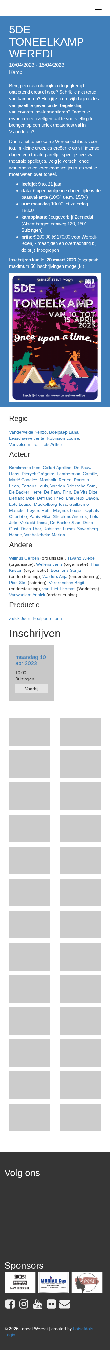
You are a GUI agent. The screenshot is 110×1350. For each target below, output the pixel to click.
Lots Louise (20, 504)
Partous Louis (34, 485)
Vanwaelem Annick (27, 594)
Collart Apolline (57, 467)
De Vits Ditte (85, 492)
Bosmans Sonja (66, 570)
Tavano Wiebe (81, 558)
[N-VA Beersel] (20, 1282)
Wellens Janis (49, 564)
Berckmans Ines (24, 467)
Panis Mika (39, 516)
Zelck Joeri (19, 618)
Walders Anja (55, 576)
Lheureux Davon (82, 498)
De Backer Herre (25, 492)
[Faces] (87, 1282)
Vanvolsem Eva (24, 444)
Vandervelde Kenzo (28, 432)
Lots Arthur (51, 444)
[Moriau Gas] (53, 1282)
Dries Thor (31, 528)
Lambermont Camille (77, 473)
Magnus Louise (68, 510)
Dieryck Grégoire (38, 473)
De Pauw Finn (57, 492)
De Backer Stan (65, 522)
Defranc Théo (50, 498)
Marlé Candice (23, 479)
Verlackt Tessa (34, 522)
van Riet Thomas (59, 588)
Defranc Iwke (22, 498)
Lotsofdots (83, 1328)
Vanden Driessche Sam (73, 485)
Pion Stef (18, 582)
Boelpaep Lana (64, 432)
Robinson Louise (63, 438)
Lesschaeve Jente (26, 438)
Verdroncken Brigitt (67, 582)
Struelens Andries (70, 516)
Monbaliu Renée (56, 479)
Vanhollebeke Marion (44, 534)
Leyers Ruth (39, 510)
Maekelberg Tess (50, 504)
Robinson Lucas (59, 528)
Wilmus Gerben (24, 558)
